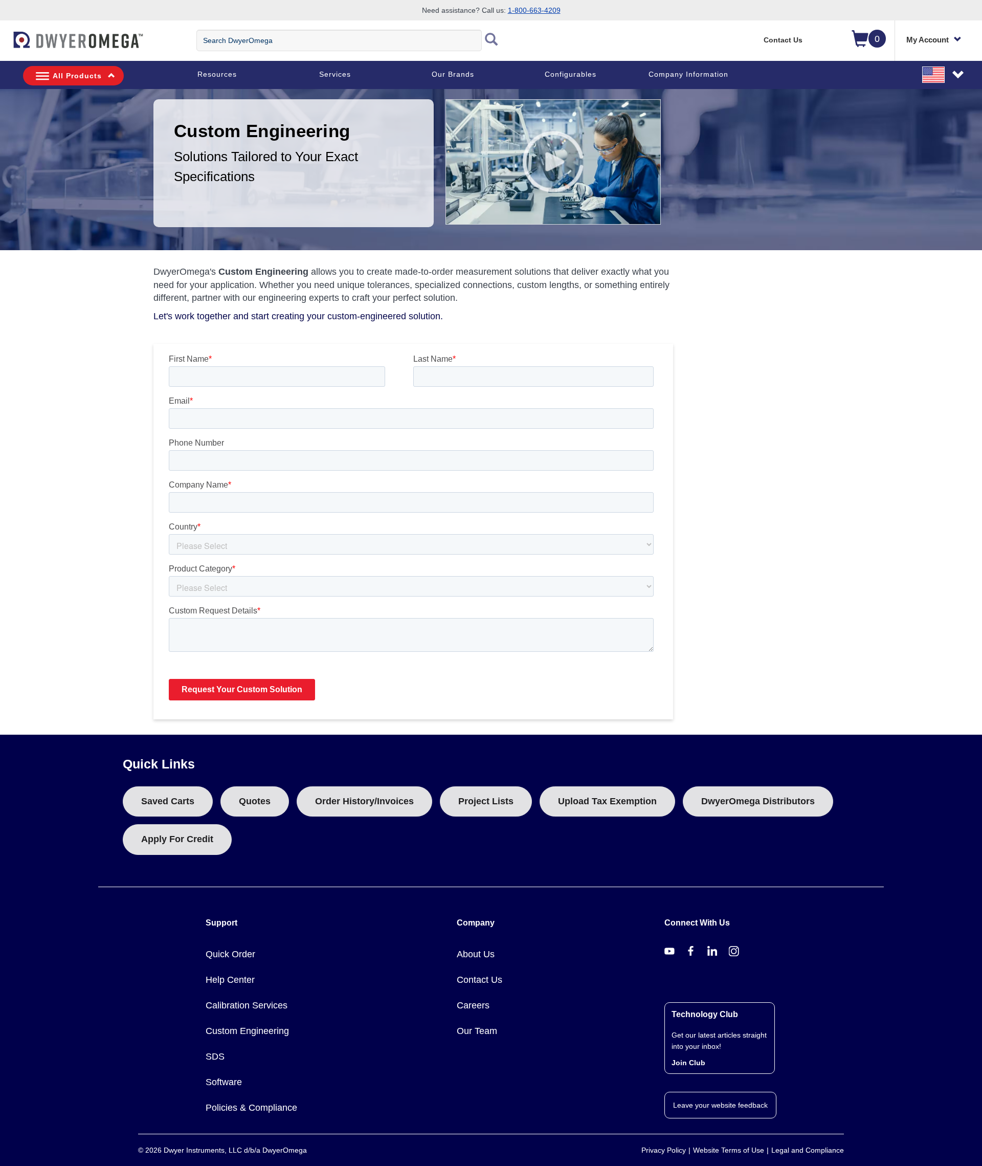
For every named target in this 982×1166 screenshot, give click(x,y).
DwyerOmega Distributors (758, 801)
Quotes (255, 801)
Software (224, 1082)
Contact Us (783, 40)
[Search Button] (491, 40)
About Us (476, 954)
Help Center (230, 980)
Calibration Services (246, 1005)
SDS (215, 1056)
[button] (943, 74)
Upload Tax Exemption (607, 801)
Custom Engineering (247, 1031)
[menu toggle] (5, 45)
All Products (77, 76)
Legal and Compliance (807, 1150)
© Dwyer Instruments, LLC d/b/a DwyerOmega (222, 1150)
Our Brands (453, 74)
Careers (473, 1005)
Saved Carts (167, 801)
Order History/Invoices (364, 801)
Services (335, 74)
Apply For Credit (177, 839)
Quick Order (230, 954)
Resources (217, 74)
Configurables (570, 74)
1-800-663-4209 (534, 10)
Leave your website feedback (720, 1105)
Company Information (688, 74)
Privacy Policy (663, 1150)
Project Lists (486, 801)
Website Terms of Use (728, 1150)
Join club (688, 1063)
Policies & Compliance (251, 1108)
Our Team (477, 1031)
